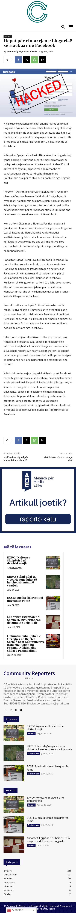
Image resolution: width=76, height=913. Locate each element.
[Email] (42, 59)
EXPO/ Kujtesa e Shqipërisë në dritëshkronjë (18, 560)
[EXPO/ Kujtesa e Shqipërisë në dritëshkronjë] (53, 562)
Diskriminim (33, 753)
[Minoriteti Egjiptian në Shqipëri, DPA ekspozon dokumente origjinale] (53, 622)
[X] (26, 59)
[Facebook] (18, 59)
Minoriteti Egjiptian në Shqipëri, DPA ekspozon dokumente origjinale (24, 620)
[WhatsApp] (34, 59)
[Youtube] (20, 710)
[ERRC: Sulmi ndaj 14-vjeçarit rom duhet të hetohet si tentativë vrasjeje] (53, 582)
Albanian (17, 909)
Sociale (7, 36)
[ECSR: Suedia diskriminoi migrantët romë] (53, 603)
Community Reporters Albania (22, 51)
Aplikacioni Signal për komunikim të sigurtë (16, 459)
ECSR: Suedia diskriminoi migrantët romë (25, 599)
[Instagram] (10, 710)
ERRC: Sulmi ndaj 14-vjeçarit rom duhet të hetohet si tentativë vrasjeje (22, 581)
